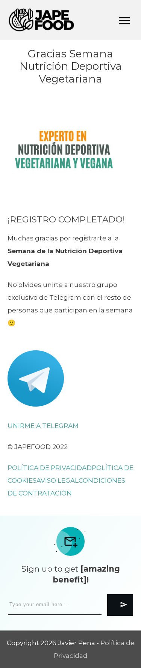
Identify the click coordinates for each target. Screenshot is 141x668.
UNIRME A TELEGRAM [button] (43, 425)
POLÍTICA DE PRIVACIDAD (50, 467)
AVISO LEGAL (57, 480)
